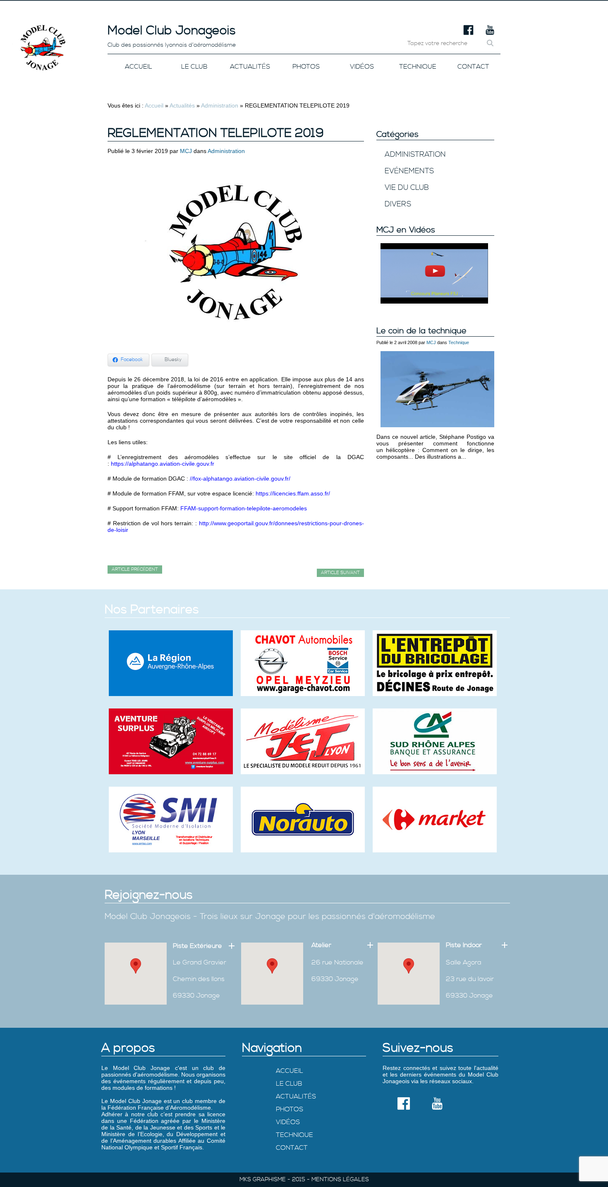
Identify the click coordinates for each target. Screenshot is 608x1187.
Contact (473, 66)
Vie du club (407, 187)
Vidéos (362, 66)
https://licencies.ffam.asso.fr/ (293, 493)
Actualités (250, 66)
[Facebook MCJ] (468, 33)
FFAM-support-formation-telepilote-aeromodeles (243, 508)
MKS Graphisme (262, 1179)
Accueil (138, 66)
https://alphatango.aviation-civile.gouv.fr (163, 463)
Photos (306, 66)
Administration (219, 105)
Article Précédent (135, 569)
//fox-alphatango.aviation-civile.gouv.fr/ (240, 478)
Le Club (194, 66)
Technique (417, 66)
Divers (398, 204)
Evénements (409, 171)
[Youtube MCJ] (490, 33)
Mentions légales (340, 1179)
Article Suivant (340, 573)
